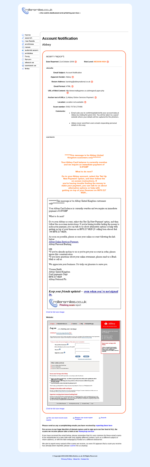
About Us (76, 459)
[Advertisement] (75, 22)
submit (72, 446)
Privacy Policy (66, 459)
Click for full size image (55, 312)
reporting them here (104, 426)
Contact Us (85, 459)
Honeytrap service (86, 431)
